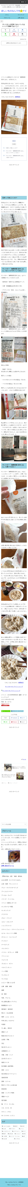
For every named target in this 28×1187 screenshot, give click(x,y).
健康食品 (17, 97)
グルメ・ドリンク (6, 711)
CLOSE (14, 144)
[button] (22, 34)
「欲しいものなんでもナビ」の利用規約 (14, 1182)
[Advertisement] (14, 60)
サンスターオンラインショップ (14, 686)
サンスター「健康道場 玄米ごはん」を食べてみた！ (15, 156)
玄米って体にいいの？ (12, 148)
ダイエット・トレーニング (17, 711)
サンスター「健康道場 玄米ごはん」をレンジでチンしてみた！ (15, 151)
